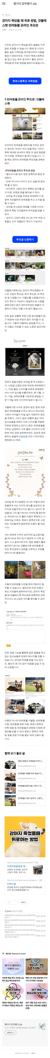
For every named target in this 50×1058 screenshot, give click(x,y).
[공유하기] (11, 902)
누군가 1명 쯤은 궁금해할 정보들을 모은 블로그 (20, 1028)
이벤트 (22, 436)
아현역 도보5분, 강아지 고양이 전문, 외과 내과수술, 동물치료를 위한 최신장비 (17, 871)
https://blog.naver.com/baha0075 (20, 862)
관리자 (33, 1053)
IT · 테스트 (8, 911)
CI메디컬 (11, 884)
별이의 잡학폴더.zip (25, 3)
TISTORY (26, 1053)
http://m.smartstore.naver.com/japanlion (22, 880)
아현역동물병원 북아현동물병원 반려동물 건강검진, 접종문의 (17, 866)
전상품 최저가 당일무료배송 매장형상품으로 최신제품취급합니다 (24, 888)
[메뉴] (3, 3)
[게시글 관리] (14, 902)
